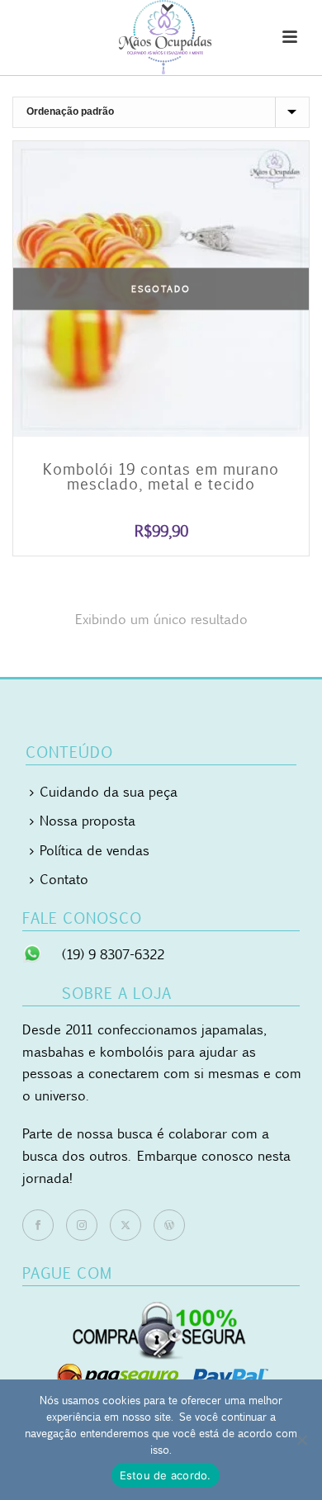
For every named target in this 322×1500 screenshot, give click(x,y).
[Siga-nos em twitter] (125, 1225)
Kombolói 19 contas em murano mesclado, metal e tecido (161, 476)
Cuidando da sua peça (109, 792)
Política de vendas (94, 850)
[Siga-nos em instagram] (81, 1225)
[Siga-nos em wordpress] (169, 1225)
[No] (301, 1439)
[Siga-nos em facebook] (38, 1225)
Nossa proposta (87, 821)
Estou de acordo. (165, 1475)
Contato (64, 879)
